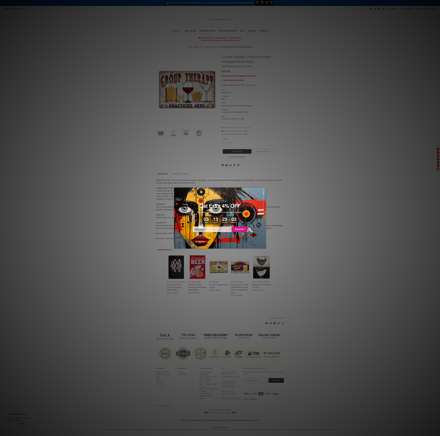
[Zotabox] (264, 246)
